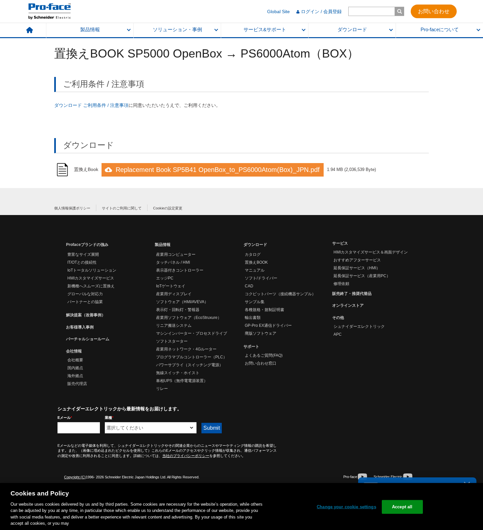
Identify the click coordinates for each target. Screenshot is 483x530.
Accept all (402, 506)
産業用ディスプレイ (174, 294)
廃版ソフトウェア (260, 333)
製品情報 (90, 29)
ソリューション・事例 (177, 29)
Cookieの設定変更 (167, 208)
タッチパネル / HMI (173, 262)
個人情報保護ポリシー (72, 208)
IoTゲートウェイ (170, 286)
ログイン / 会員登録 (321, 11)
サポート (251, 346)
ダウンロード (352, 29)
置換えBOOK (256, 262)
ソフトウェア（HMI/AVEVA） (182, 302)
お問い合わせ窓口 (260, 363)
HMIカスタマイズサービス (90, 278)
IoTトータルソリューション (91, 270)
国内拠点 (75, 368)
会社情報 (74, 351)
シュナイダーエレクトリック (359, 326)
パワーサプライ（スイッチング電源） (189, 365)
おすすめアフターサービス (357, 260)
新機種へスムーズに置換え (91, 286)
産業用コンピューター (176, 254)
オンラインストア (348, 305)
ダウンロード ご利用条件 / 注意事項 (91, 105)
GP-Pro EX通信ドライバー (268, 325)
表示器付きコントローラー (179, 270)
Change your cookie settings (346, 506)
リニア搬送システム (174, 325)
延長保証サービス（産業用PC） (362, 276)
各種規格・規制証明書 (264, 309)
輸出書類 (253, 317)
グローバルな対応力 (85, 294)
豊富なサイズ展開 (83, 254)
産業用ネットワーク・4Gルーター (186, 349)
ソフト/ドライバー (261, 278)
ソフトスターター (172, 341)
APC (338, 334)
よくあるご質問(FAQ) (264, 355)
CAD (249, 286)
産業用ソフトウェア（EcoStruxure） (188, 317)
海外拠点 (75, 375)
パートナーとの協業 (85, 302)
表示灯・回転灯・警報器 (177, 309)
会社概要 (75, 360)
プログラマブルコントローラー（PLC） (191, 357)
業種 (109, 418)
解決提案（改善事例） (85, 315)
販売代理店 (77, 383)
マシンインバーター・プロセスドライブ (191, 333)
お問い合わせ (433, 11)
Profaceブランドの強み (87, 244)
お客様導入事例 (80, 327)
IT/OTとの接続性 (82, 262)
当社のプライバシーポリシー (185, 456)
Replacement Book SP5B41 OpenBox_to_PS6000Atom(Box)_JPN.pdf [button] (218, 169)
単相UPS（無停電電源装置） (182, 380)
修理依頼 (341, 283)
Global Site (278, 11)
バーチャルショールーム (87, 339)
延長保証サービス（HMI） (357, 268)
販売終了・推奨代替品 (352, 293)
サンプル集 (254, 302)
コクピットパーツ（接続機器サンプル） (280, 294)
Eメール (65, 418)
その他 (338, 317)
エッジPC (164, 278)
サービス (340, 243)
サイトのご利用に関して (122, 208)
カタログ (253, 254)
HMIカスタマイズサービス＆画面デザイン (371, 252)
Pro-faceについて (440, 29)
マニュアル (254, 270)
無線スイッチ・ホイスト (177, 373)
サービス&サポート (264, 29)
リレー (162, 388)
